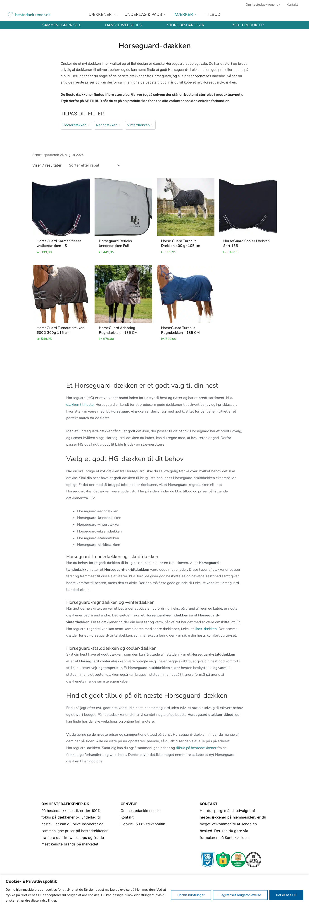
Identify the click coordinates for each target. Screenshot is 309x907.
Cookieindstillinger (190, 895)
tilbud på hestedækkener (196, 747)
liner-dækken (206, 628)
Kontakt (127, 817)
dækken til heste (80, 404)
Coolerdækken (74, 125)
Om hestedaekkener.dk (140, 810)
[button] (114, 14)
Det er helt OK (286, 895)
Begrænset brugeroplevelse (240, 895)
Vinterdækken (138, 125)
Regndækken (106, 125)
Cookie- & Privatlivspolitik (143, 824)
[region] (154, 891)
